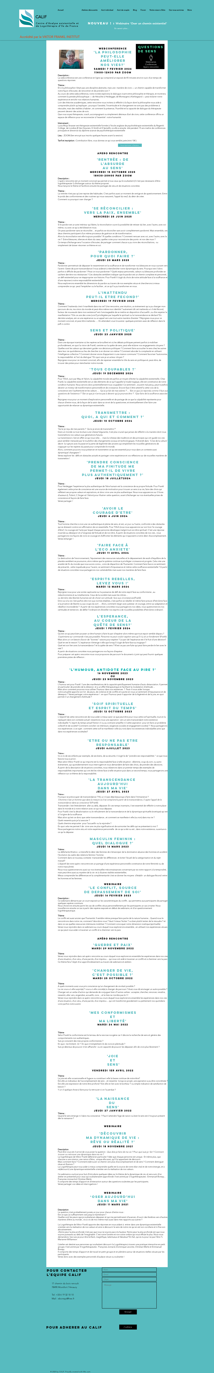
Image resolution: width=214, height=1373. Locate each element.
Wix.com (86, 1372)
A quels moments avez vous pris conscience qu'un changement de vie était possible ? (96, 986)
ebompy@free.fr (66, 1298)
